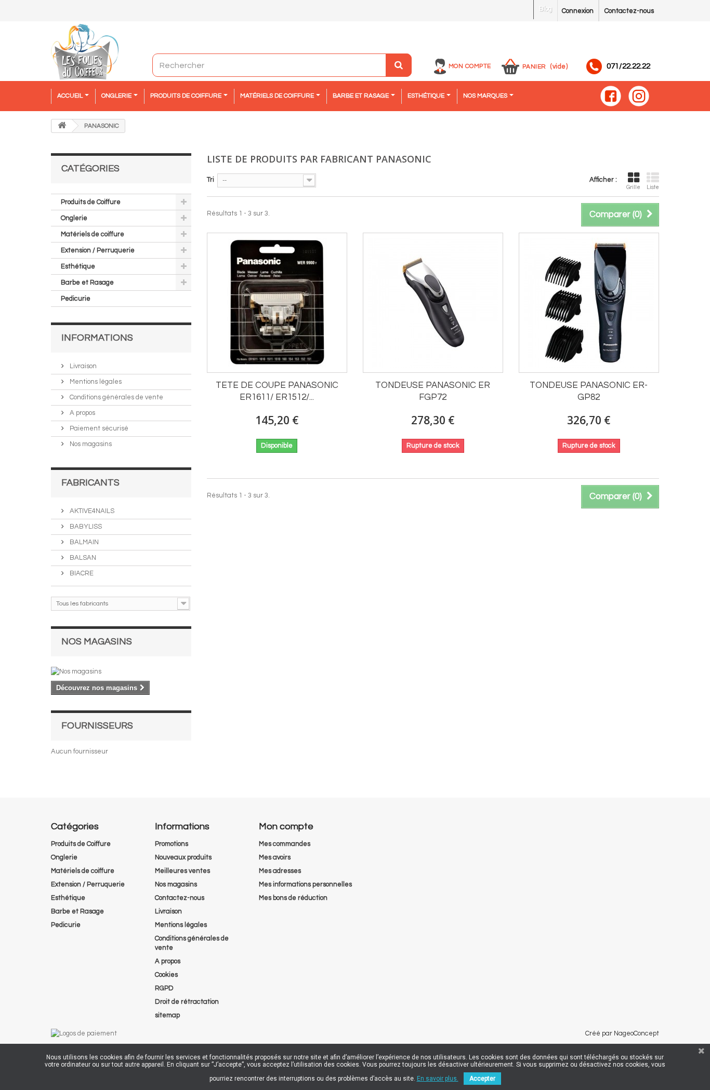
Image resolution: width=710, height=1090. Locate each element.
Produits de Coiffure (91, 202)
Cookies (166, 974)
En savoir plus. (437, 1078)
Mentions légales (95, 381)
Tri (210, 179)
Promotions (171, 843)
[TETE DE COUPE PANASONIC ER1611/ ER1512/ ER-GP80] (277, 303)
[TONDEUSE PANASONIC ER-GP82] (589, 303)
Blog (545, 8)
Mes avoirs (275, 857)
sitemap (167, 1015)
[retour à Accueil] (62, 125)
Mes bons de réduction (293, 897)
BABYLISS (85, 526)
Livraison (82, 366)
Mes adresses (280, 870)
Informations (97, 338)
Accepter (482, 1078)
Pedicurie (75, 298)
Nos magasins (90, 444)
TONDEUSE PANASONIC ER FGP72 (432, 391)
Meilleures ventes (182, 870)
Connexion (578, 11)
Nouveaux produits (183, 857)
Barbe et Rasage (87, 282)
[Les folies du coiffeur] (85, 52)
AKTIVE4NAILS (91, 511)
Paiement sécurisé (98, 428)
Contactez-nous (629, 11)
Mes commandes (284, 843)
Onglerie (74, 218)
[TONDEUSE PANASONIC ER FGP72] (433, 303)
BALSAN (82, 557)
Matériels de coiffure (92, 234)
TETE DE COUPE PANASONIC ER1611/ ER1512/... (277, 391)
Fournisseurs (97, 726)
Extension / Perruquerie (98, 250)
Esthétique (78, 266)
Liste (653, 187)
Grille (633, 187)
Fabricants (90, 483)
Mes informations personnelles (305, 884)
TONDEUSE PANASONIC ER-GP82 (589, 391)
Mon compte (470, 66)
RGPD (164, 988)
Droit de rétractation (187, 1001)
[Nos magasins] (121, 671)
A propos (81, 412)
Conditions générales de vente (115, 397)
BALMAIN (83, 542)
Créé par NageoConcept (622, 1033)
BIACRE (81, 573)
